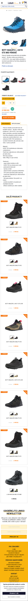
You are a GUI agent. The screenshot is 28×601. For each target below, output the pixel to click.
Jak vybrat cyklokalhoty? (14, 556)
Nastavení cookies (14, 597)
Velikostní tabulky (14, 553)
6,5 (3, 103)
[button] (25, 2)
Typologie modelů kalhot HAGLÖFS (14, 555)
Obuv (20, 10)
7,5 (10, 103)
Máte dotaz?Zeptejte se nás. (14, 577)
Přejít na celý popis (7, 66)
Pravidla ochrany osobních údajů (14, 568)
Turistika (15, 10)
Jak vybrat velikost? (20, 95)
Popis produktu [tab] (6, 123)
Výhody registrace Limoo (14, 551)
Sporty (10, 10)
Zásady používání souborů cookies (14, 570)
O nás (14, 549)
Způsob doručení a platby (14, 564)
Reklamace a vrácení (14, 566)
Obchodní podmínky (14, 563)
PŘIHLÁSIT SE (14, 537)
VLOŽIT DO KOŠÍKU (8, 117)
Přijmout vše (14, 593)
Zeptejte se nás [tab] (16, 123)
